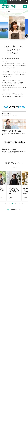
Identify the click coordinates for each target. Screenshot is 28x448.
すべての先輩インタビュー (15, 209)
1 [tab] (5, 203)
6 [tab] (22, 203)
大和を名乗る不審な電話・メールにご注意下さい (17, 2)
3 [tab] (12, 203)
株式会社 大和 (9, 6)
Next (26, 186)
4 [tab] (15, 203)
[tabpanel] (14, 186)
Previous (2, 186)
